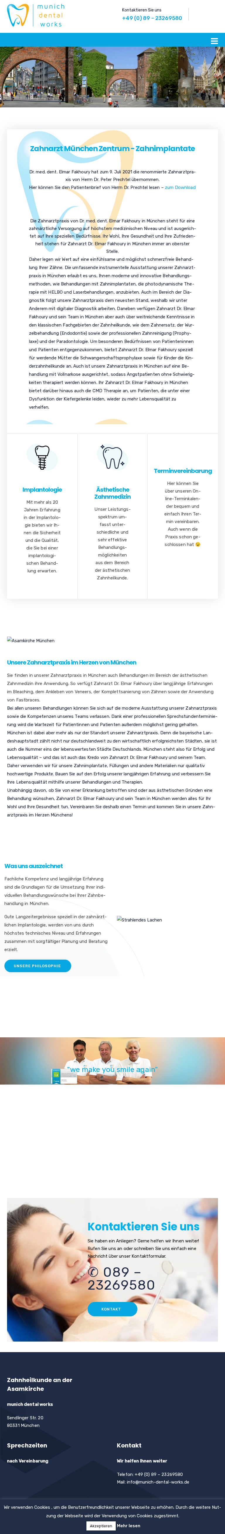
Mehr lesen (128, 1525)
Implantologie (42, 490)
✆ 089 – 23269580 (122, 1278)
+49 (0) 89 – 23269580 (152, 18)
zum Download (180, 187)
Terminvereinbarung (183, 471)
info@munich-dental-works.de (158, 1482)
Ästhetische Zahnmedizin (112, 493)
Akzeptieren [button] (101, 1526)
